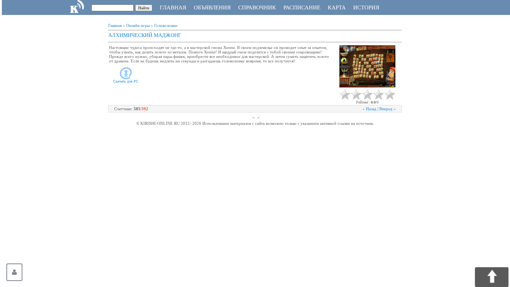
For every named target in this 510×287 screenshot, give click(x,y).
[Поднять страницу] (492, 277)
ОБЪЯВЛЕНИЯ (212, 7)
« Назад (369, 109)
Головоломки (165, 25)
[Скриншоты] (367, 66)
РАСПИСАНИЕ (301, 7)
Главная (115, 25)
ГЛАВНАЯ (173, 7)
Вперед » (387, 109)
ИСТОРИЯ (366, 7)
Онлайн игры (138, 25)
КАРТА (337, 7)
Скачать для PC (126, 81)
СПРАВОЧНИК (257, 7)
